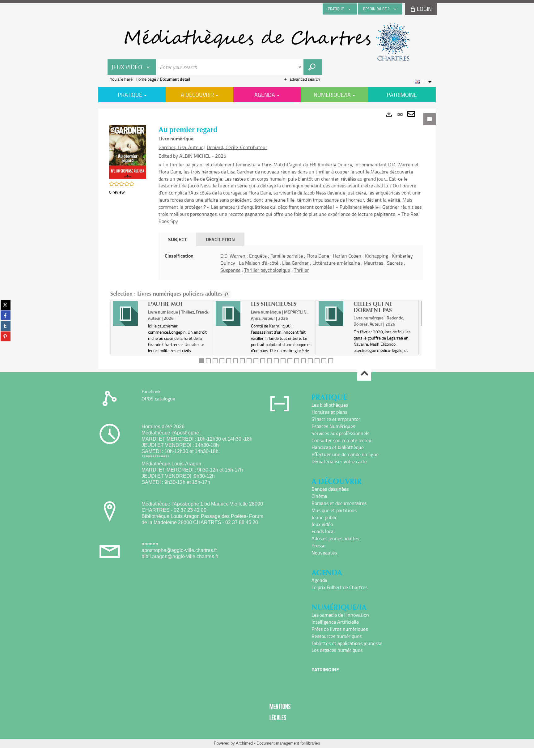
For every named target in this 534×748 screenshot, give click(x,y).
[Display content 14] (289, 360)
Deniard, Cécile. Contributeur (237, 147)
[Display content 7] (242, 360)
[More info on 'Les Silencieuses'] (231, 313)
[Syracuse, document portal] (267, 42)
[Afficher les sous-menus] (349, 9)
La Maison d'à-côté (258, 262)
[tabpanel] (267, 239)
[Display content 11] (269, 360)
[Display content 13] (283, 360)
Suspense (230, 270)
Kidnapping (376, 255)
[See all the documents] (226, 294)
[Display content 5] (228, 360)
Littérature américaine (336, 262)
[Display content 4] (221, 360)
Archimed (244, 743)
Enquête (258, 255)
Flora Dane (318, 255)
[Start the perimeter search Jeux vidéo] (312, 67)
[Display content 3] (215, 360)
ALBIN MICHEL (194, 155)
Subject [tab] (177, 239)
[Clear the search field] (300, 67)
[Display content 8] (249, 360)
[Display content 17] (310, 360)
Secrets (395, 262)
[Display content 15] (296, 360)
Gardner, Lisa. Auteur (181, 147)
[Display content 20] (330, 360)
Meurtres (373, 262)
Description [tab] (220, 239)
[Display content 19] (323, 360)
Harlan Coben (347, 255)
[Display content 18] (317, 360)
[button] (127, 151)
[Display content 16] (303, 360)
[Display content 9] (255, 360)
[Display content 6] (235, 360)
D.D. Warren (232, 255)
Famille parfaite (286, 255)
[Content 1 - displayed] (201, 360)
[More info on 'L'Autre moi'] (128, 313)
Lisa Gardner (295, 262)
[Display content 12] (276, 360)
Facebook (151, 391)
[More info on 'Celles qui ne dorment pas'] (333, 313)
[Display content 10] (262, 360)
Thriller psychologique (267, 270)
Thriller (301, 270)
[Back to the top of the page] (364, 374)
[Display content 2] (208, 360)
